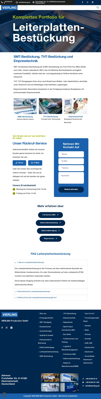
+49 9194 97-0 (91, 379)
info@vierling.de (92, 386)
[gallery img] (50, 377)
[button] (4, 394)
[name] (9, 7)
